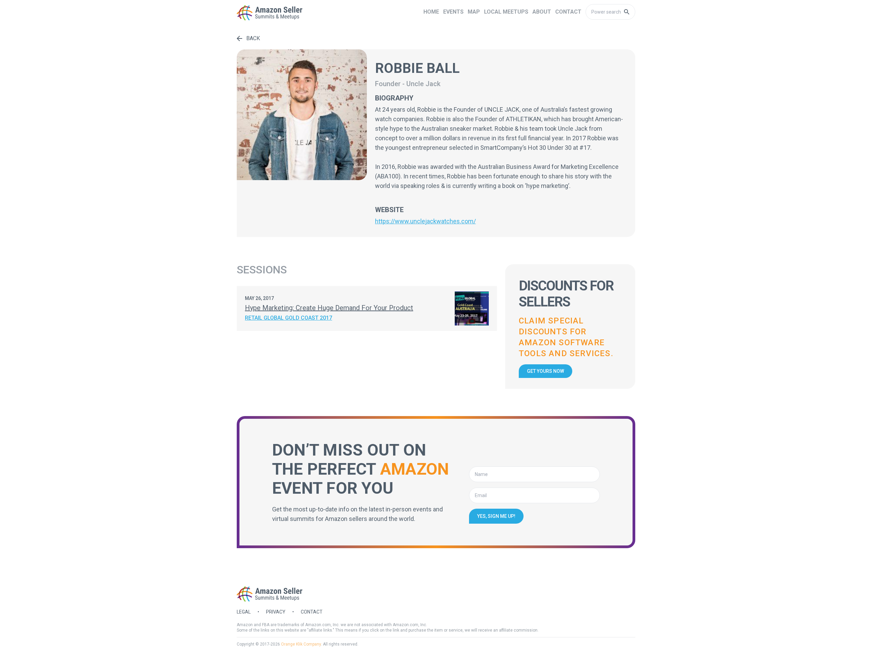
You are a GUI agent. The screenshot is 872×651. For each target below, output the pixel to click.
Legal (244, 612)
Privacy (275, 612)
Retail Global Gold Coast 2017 (288, 318)
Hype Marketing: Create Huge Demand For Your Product (329, 308)
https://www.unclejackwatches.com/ (425, 221)
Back (253, 38)
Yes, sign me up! (496, 516)
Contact (312, 612)
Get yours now (545, 371)
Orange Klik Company (301, 644)
